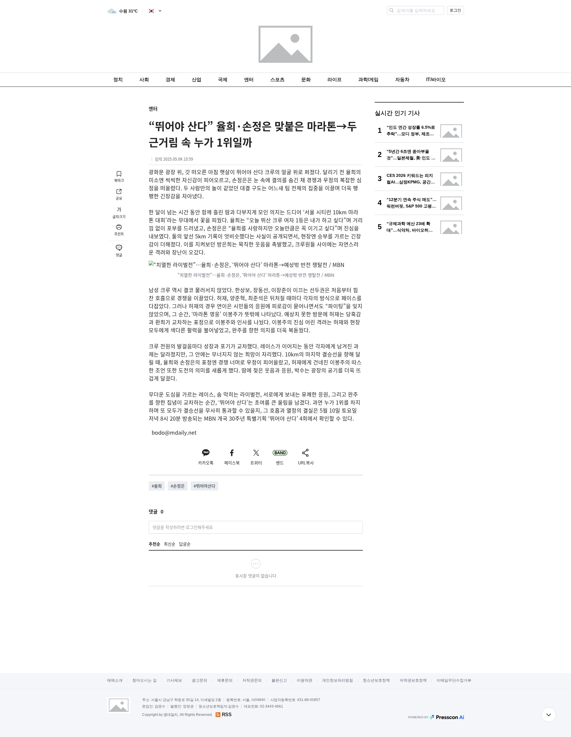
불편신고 (279, 680)
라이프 (334, 79)
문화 (306, 79)
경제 (170, 79)
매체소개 (115, 680)
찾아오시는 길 (144, 680)
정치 (118, 79)
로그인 (455, 10)
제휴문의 (225, 680)
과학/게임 (368, 79)
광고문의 (199, 680)
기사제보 (174, 680)
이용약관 (304, 680)
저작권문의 (252, 680)
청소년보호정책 (376, 680)
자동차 (402, 79)
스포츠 (277, 79)
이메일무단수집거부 (454, 680)
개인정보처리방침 (337, 680)
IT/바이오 (436, 79)
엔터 (249, 79)
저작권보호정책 (413, 680)
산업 (196, 79)
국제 (223, 79)
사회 (144, 79)
